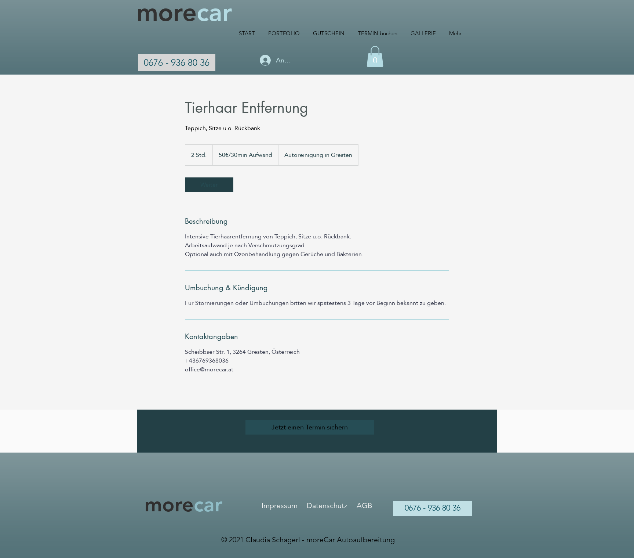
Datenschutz (327, 505)
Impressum (280, 505)
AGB (364, 505)
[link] (209, 184)
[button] (375, 56)
